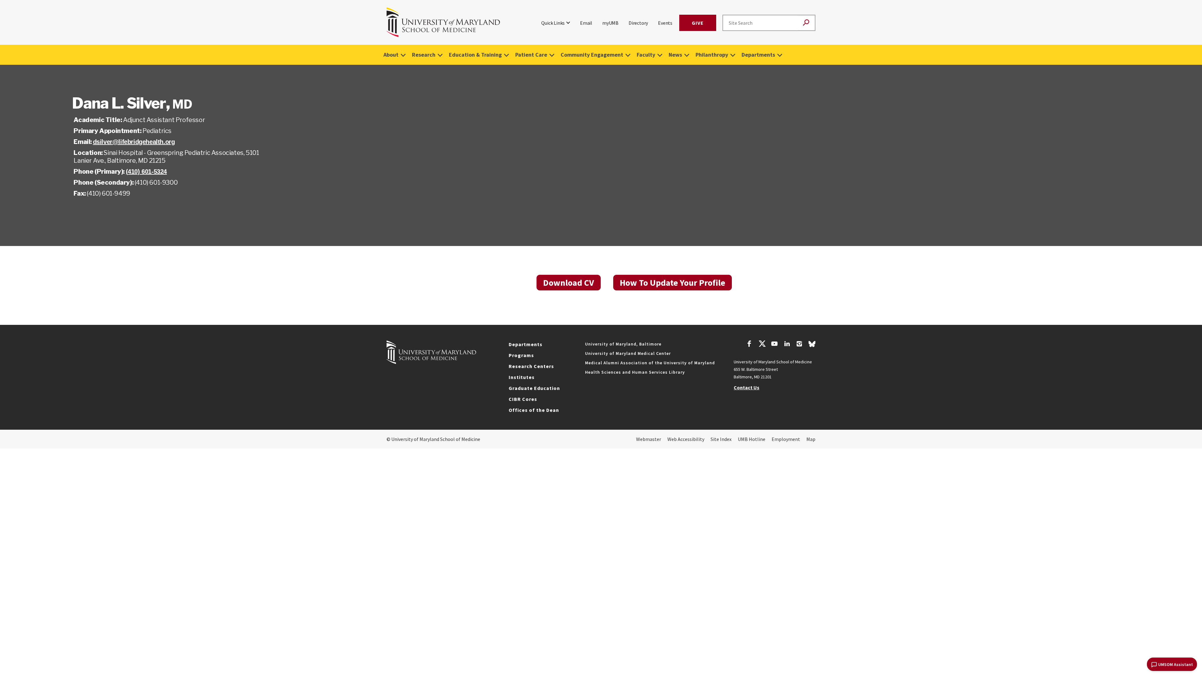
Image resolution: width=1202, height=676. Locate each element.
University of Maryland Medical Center (628, 353)
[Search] (806, 23)
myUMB (610, 23)
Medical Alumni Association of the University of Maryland (650, 363)
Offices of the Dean (534, 410)
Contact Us (746, 387)
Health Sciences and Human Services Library (635, 372)
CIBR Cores (523, 399)
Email (586, 23)
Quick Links (553, 23)
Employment (786, 439)
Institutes (522, 377)
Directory (638, 23)
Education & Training (475, 54)
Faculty (646, 54)
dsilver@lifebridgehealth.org (134, 141)
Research (423, 54)
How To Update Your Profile (672, 282)
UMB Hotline (751, 439)
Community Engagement (592, 54)
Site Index (721, 439)
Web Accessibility (685, 439)
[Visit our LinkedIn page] (787, 344)
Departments (758, 54)
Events (665, 23)
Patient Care (531, 54)
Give (698, 23)
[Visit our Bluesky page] (812, 345)
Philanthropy (712, 54)
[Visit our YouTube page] (774, 344)
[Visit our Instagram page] (799, 344)
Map (810, 439)
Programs (521, 355)
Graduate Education (534, 388)
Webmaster (648, 439)
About (390, 54)
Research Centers (531, 366)
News (675, 54)
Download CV (568, 282)
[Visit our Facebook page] (749, 344)
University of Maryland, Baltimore (623, 344)
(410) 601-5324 (146, 171)
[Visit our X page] (762, 344)
